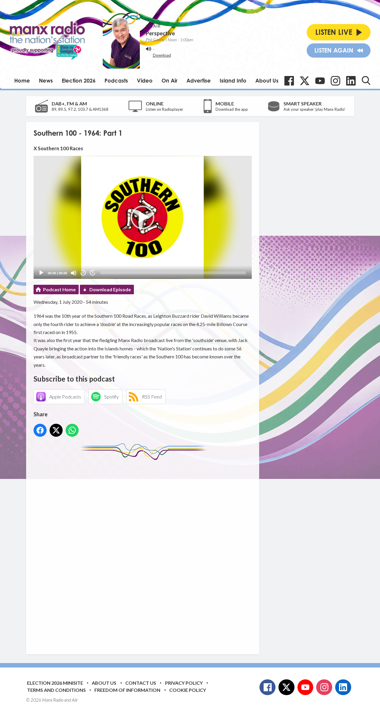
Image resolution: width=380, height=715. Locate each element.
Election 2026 (79, 80)
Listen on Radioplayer (164, 109)
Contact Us (140, 683)
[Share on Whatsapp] (72, 430)
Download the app (232, 109)
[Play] (41, 273)
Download (162, 55)
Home (22, 80)
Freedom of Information (127, 690)
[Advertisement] (145, 552)
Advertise (198, 80)
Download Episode (110, 289)
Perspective (160, 33)
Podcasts (116, 80)
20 (83, 272)
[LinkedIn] (351, 81)
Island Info (233, 80)
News (46, 80)
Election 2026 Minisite (55, 683)
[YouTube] (320, 81)
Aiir (75, 700)
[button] (142, 217)
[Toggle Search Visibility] (366, 80)
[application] (143, 217)
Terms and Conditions (56, 690)
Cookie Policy (187, 690)
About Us (266, 80)
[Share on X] (56, 430)
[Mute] (74, 273)
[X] (304, 81)
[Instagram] (335, 81)
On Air (170, 80)
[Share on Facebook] (40, 430)
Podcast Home (59, 289)
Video (145, 80)
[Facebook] (289, 81)
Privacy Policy (184, 683)
